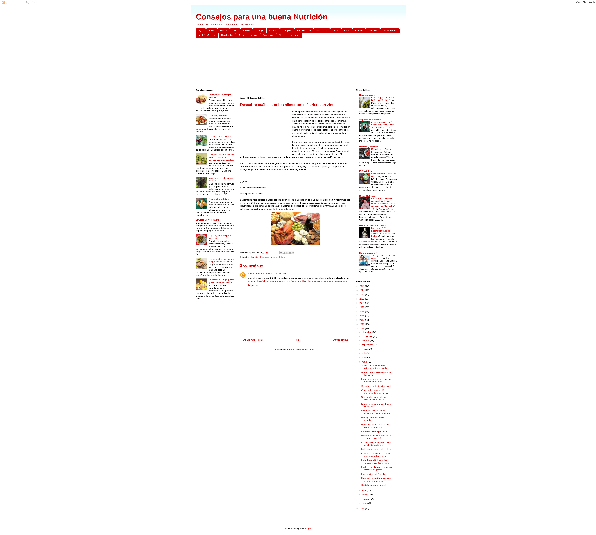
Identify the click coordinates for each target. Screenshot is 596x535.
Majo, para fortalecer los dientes (377, 449)
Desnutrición (321, 30)
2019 (362, 311)
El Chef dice (365, 171)
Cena (235, 30)
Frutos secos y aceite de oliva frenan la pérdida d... (376, 425)
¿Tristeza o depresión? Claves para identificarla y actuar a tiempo (383, 125)
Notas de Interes (390, 30)
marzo (365, 494)
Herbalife (359, 30)
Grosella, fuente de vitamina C (376, 386)
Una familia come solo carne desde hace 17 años (375, 398)
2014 (362, 508)
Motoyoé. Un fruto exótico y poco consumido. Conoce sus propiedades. (221, 157)
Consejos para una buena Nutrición (262, 16)
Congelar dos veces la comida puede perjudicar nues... (376, 454)
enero (365, 503)
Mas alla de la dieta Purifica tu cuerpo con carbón (376, 436)
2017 (362, 320)
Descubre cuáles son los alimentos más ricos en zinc (376, 412)
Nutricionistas (227, 35)
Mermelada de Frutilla (381, 149)
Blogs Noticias (367, 196)
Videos (282, 35)
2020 (362, 307)
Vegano (254, 35)
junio (364, 357)
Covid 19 (273, 30)
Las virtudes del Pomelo (373, 474)
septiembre (368, 344)
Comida (246, 30)
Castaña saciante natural (373, 485)
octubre (366, 340)
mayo (365, 362)
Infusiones (373, 30)
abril (364, 490)
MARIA (251, 273)
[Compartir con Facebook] (289, 252)
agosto (365, 349)
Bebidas (223, 30)
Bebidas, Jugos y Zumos (372, 225)
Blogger (308, 528)
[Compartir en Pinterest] (292, 252)
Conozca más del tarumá (221, 136)
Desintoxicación (304, 30)
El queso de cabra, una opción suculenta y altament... (376, 443)
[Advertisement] (289, 64)
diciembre (367, 332)
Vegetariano (268, 35)
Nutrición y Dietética (207, 35)
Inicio (298, 340)
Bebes (211, 30)
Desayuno (287, 30)
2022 (362, 299)
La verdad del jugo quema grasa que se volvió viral (221, 281)
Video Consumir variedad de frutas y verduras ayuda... (375, 366)
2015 (362, 328)
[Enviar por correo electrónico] (280, 252)
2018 (362, 315)
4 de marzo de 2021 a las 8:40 (271, 273)
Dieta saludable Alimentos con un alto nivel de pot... (376, 479)
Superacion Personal (370, 119)
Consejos (260, 30)
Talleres (242, 35)
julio (364, 353)
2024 (362, 290)
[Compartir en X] (286, 252)
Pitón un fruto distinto (219, 199)
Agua (201, 30)
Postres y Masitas (368, 146)
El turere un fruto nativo (207, 220)
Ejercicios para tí (368, 253)
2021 (362, 303)
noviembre (367, 336)
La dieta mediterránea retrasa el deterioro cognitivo (377, 468)
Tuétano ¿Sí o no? (218, 115)
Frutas (346, 30)
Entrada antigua (340, 340)
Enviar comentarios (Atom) (302, 349)
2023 (362, 294)
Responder (253, 285)
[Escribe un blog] (283, 252)
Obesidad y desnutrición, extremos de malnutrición (374, 391)
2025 (362, 286)
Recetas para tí (367, 95)
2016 (362, 324)
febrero (366, 499)
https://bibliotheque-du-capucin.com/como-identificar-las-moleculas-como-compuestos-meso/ (301, 281)
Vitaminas (295, 35)
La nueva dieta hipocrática (374, 431)
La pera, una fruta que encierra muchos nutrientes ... (376, 380)
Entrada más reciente (253, 340)
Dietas (335, 30)
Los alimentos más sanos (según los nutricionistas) (221, 260)
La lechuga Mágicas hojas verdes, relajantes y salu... (375, 461)
